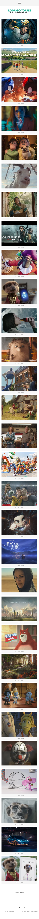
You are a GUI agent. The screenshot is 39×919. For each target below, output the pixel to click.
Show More (19, 892)
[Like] (14, 62)
